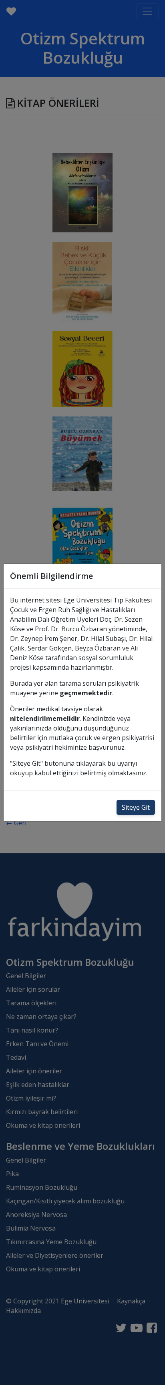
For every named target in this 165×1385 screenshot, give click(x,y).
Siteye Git (136, 807)
